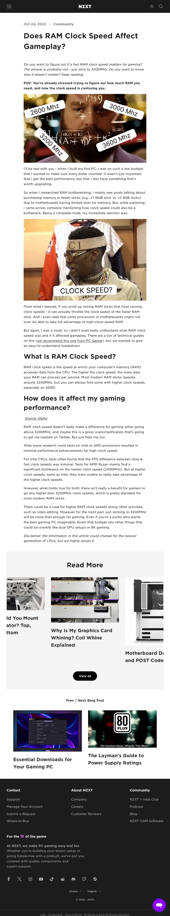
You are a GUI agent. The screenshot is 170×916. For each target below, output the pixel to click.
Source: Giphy (36, 418)
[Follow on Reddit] (63, 879)
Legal (43, 914)
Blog (133, 814)
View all (85, 676)
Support (13, 799)
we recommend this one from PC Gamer (69, 341)
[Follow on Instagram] (30, 879)
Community (63, 24)
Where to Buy (18, 821)
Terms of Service (73, 914)
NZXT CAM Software (146, 821)
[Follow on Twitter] (19, 879)
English (92, 891)
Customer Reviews (86, 814)
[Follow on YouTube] (41, 879)
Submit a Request (21, 814)
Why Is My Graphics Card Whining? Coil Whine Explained (81, 638)
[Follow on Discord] (73, 879)
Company (79, 799)
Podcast (136, 806)
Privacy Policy (55, 914)
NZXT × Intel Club (144, 799)
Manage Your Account (24, 806)
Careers (77, 806)
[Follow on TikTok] (52, 879)
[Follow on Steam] (95, 879)
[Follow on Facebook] (9, 879)
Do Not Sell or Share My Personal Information (107, 914)
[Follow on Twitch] (84, 879)
